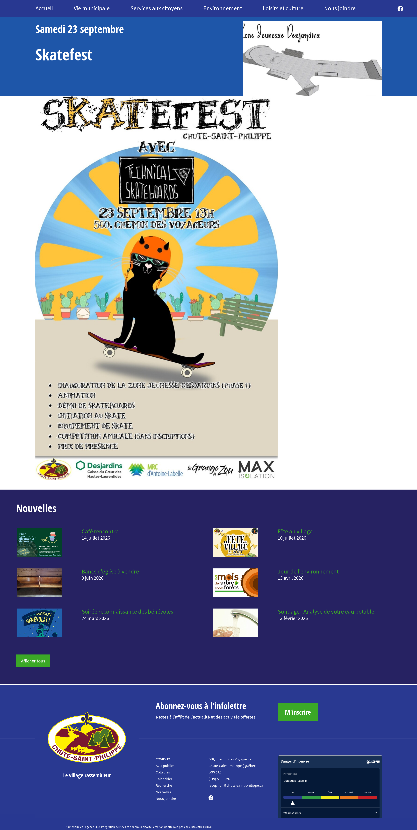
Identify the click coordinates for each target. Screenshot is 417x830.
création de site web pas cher (171, 827)
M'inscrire (298, 712)
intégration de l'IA (112, 827)
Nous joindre (166, 798)
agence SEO (92, 827)
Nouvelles (163, 792)
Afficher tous (33, 661)
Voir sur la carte (292, 813)
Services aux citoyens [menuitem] (156, 8)
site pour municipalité (138, 827)
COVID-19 (163, 759)
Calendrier (164, 779)
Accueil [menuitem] (44, 8)
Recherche (164, 785)
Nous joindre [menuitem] (340, 8)
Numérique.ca (74, 827)
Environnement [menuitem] (222, 8)
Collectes (163, 772)
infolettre (196, 827)
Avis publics (165, 765)
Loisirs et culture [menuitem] (283, 8)
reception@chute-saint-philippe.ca (235, 785)
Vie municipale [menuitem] (92, 8)
